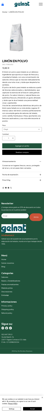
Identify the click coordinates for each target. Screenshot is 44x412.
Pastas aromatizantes (10, 284)
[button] (2, 4)
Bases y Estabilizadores (10, 281)
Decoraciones (6, 292)
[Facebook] (6, 188)
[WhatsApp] (3, 188)
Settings (11, 409)
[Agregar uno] (13, 138)
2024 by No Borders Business (22, 351)
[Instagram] (2, 328)
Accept (32, 409)
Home (3, 259)
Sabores (4, 277)
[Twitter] (11, 188)
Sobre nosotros (7, 263)
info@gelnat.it (7, 235)
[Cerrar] (41, 398)
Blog (3, 266)
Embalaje (5, 295)
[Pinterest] (8, 188)
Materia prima (6, 288)
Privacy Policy (12, 403)
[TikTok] (10, 328)
